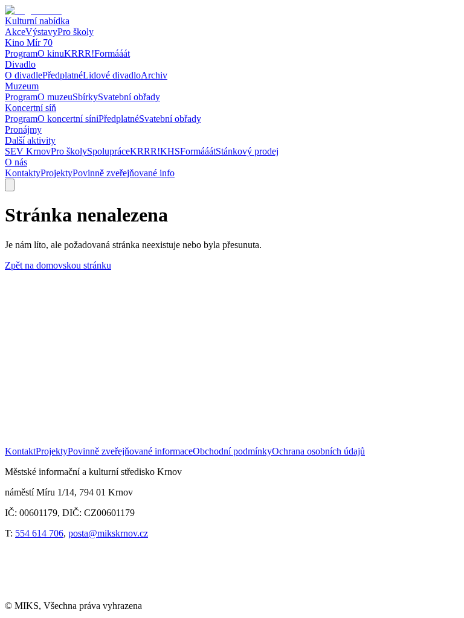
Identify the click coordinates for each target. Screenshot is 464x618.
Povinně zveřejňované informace (130, 451)
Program (21, 53)
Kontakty (22, 173)
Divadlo (20, 64)
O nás (16, 162)
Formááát (112, 53)
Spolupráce (108, 151)
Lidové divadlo (112, 75)
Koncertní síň (30, 108)
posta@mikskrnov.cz (108, 533)
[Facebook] (29, 595)
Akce (15, 32)
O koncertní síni (67, 118)
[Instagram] (128, 595)
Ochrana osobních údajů (318, 451)
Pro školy (75, 32)
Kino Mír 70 (29, 42)
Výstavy (41, 32)
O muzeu (54, 97)
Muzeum (22, 86)
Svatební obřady (129, 97)
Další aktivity (30, 140)
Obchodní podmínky (232, 451)
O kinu (50, 53)
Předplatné (62, 75)
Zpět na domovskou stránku (58, 265)
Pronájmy (23, 129)
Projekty (56, 173)
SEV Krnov (28, 151)
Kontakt (20, 451)
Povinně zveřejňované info (123, 173)
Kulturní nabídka (37, 21)
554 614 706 (39, 533)
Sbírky (85, 97)
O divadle (23, 75)
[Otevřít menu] (9, 185)
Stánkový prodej (247, 151)
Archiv (154, 75)
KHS (170, 151)
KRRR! (79, 53)
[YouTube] (78, 595)
